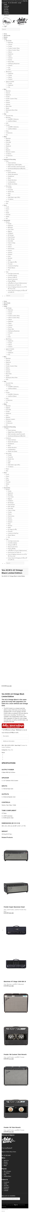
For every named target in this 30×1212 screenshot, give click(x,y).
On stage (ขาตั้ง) (12, 262)
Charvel (10, 44)
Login (5, 26)
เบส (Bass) (6, 1173)
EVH (9, 69)
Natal (9, 260)
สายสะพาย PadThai (13, 266)
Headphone (11, 176)
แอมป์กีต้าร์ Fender (19, 1057)
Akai (7, 203)
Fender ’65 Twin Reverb (12, 1127)
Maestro (8, 150)
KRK (9, 195)
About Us (6, 1160)
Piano (7, 201)
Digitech (8, 140)
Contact (6, 1163)
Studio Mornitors (12, 180)
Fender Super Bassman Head (14, 907)
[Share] (5, 1209)
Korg (7, 131)
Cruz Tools (11, 229)
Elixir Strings (11, 239)
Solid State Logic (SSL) (14, 197)
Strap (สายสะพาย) (13, 279)
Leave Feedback (6, 747)
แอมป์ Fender (10, 909)
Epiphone (10, 54)
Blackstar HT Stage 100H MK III (15, 981)
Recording (8, 186)
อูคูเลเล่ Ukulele (10, 81)
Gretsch (10, 65)
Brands (8, 222)
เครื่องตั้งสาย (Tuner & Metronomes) (17, 283)
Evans (7, 208)
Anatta (9, 223)
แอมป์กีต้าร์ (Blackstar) (18, 984)
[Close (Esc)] (7, 1209)
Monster (10, 258)
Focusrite (10, 189)
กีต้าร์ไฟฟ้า (9, 40)
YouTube (6, 9)
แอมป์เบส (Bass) (12, 121)
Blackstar (10, 42)
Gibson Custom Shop (13, 50)
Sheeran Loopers (10, 151)
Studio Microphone (13, 174)
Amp (9, 750)
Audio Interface (12, 162)
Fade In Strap (11, 243)
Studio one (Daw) (12, 184)
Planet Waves (11, 267)
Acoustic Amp (9, 115)
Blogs (5, 1165)
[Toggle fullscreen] (4, 1209)
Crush (7, 207)
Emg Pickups (11, 237)
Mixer (9, 178)
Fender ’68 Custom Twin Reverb (15, 1054)
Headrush (8, 146)
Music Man (11, 61)
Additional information (8, 741)
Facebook (6, 6)
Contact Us (24, 745)
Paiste (7, 212)
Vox (9, 67)
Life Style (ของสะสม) (13, 273)
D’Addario (10, 233)
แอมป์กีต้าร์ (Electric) (13, 119)
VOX (7, 112)
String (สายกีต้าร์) (12, 277)
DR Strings (11, 235)
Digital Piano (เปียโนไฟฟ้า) (15, 164)
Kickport (10, 254)
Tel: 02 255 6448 (12, 2)
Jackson (10, 57)
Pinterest (6, 11)
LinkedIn (6, 8)
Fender (10, 46)
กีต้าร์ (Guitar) (7, 1171)
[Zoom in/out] (2, 1209)
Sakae (7, 216)
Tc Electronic (9, 133)
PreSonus (8, 170)
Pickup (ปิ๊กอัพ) (11, 281)
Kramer (10, 59)
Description (6, 736)
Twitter (5, 4)
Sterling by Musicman (14, 63)
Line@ (19, 2)
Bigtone (10, 231)
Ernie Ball (8, 142)
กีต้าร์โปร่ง (9, 71)
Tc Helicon (8, 153)
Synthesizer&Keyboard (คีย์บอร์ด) (16, 168)
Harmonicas (11, 248)
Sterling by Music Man (12, 110)
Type (7, 272)
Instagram (6, 13)
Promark (8, 214)
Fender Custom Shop (14, 48)
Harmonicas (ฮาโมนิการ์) (14, 285)
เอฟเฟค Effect (7, 1176)
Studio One (11, 191)
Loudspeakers (11, 182)
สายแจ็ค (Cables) (12, 275)
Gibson (10, 52)
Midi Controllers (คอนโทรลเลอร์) (16, 166)
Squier (10, 56)
